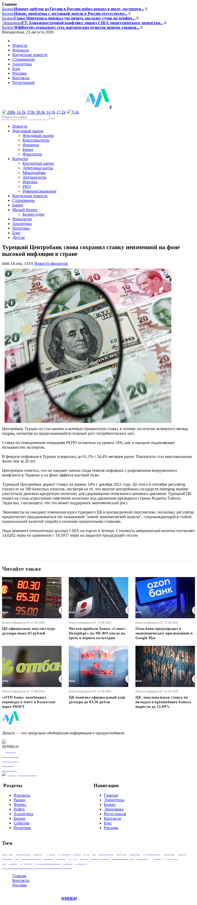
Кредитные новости (29, 55)
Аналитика (22, 64)
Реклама (19, 73)
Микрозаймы (34, 172)
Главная (111, 795)
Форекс (20, 804)
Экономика (82, 23)
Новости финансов (51, 263)
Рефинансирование (39, 191)
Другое (18, 237)
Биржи (19, 818)
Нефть (19, 809)
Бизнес (73, 9)
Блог (16, 68)
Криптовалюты (36, 140)
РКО (27, 186)
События (21, 823)
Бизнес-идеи (33, 214)
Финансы (20, 50)
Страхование (23, 59)
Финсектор (32, 154)
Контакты (20, 78)
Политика (21, 228)
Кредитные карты (38, 163)
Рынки (19, 800)
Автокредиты (34, 177)
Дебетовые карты (38, 168)
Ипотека (30, 182)
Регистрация (23, 82)
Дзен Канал (18, 741)
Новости (19, 45)
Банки (28, 149)
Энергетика (114, 800)
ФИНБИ (69, 898)
